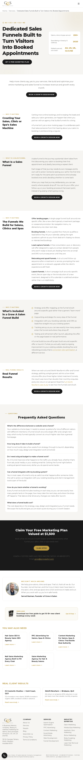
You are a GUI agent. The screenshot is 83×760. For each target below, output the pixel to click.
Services (12, 11)
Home (4, 11)
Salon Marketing (70, 725)
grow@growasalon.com (44, 559)
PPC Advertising (49, 727)
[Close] (79, 735)
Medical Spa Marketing (72, 727)
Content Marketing (50, 730)
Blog (24, 731)
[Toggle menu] (79, 4)
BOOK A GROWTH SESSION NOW (41, 94)
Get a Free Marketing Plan (17, 62)
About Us (26, 723)
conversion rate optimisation (64, 350)
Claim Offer (41, 548)
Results (25, 728)
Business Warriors (10, 725)
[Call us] (4, 755)
